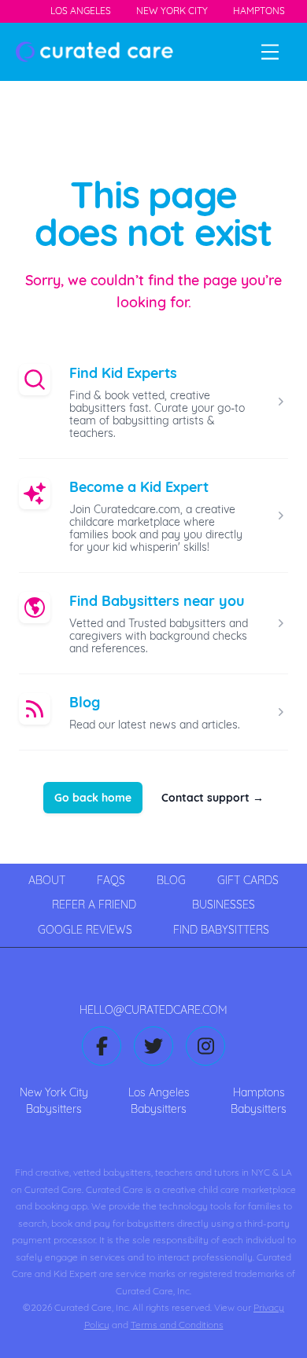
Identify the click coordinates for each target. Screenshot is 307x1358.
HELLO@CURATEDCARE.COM (153, 1010)
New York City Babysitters (54, 1100)
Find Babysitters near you (157, 601)
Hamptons (259, 11)
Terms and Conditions (177, 1324)
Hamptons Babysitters (259, 1100)
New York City (172, 11)
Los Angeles (80, 11)
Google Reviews (85, 930)
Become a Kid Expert (139, 487)
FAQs (111, 880)
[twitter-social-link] (153, 1046)
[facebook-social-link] (101, 1046)
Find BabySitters (221, 930)
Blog (84, 702)
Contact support (212, 798)
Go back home (92, 798)
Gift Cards (248, 880)
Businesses (223, 904)
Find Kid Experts (123, 373)
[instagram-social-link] (205, 1046)
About (46, 880)
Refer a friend (94, 904)
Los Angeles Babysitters (159, 1100)
